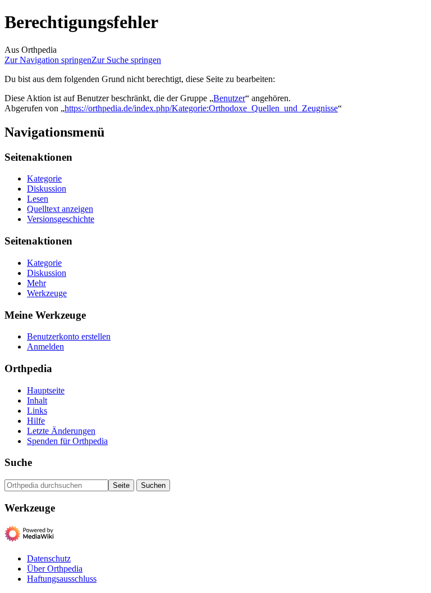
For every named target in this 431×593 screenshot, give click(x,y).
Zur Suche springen (126, 60)
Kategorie (44, 178)
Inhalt (37, 400)
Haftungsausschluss (62, 578)
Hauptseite (46, 390)
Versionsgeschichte (60, 219)
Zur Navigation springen (47, 60)
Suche (18, 462)
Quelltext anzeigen (60, 209)
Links (37, 410)
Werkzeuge (47, 293)
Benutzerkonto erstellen (69, 336)
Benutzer (229, 98)
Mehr (36, 283)
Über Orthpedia (54, 568)
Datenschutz (49, 558)
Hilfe (36, 420)
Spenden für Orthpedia (67, 441)
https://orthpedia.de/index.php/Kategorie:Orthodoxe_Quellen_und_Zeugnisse (201, 108)
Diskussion (46, 188)
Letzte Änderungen (61, 431)
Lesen (37, 198)
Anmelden (45, 346)
